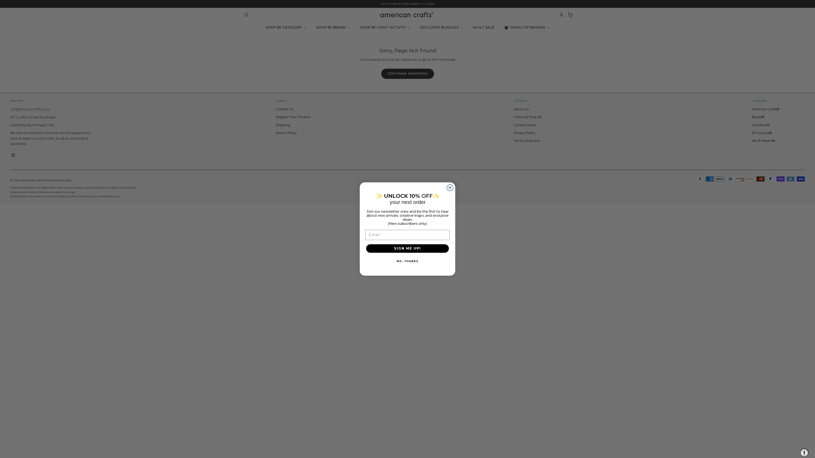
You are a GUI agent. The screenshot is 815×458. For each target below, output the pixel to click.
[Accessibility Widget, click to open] (804, 452)
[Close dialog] (450, 187)
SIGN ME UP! (407, 248)
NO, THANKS (407, 261)
